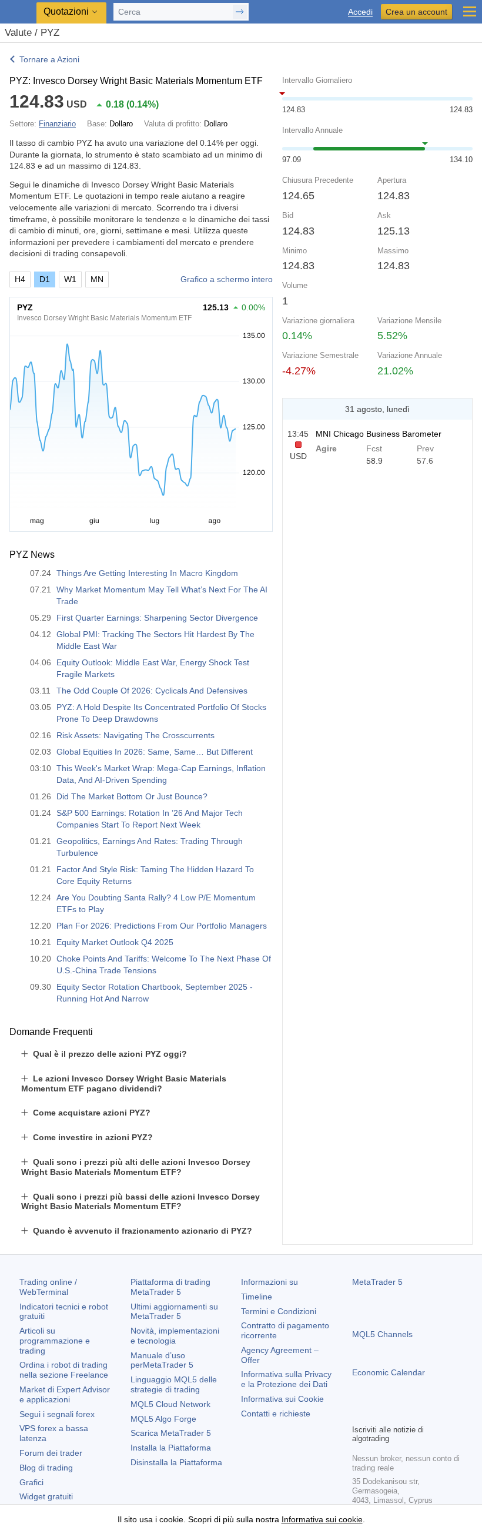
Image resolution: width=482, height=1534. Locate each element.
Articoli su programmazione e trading (54, 1340)
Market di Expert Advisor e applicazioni (64, 1394)
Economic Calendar (388, 1372)
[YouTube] (416, 1413)
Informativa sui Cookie (282, 1399)
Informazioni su (269, 1282)
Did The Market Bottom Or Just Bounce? (131, 796)
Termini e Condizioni (278, 1311)
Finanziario (57, 123)
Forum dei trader (50, 1453)
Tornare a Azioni (49, 59)
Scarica (170, 1433)
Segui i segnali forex (57, 1414)
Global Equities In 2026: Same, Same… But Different (154, 751)
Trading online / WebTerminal (48, 1287)
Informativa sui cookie (322, 1519)
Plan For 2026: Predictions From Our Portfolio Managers (161, 925)
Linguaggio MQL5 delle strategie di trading (173, 1384)
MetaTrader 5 (377, 1282)
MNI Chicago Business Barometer (378, 433)
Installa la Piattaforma (170, 1447)
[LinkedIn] (434, 1413)
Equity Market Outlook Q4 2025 (114, 942)
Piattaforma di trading (170, 1287)
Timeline (256, 1296)
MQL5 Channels (382, 1334)
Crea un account (416, 11)
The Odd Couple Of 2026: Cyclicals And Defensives (151, 690)
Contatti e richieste (275, 1413)
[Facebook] (359, 1413)
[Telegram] (378, 1413)
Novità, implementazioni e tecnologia (174, 1335)
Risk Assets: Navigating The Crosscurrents (135, 735)
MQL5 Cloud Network (170, 1404)
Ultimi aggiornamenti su (174, 1311)
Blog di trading (46, 1467)
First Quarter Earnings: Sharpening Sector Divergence (157, 617)
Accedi (360, 12)
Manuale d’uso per (161, 1360)
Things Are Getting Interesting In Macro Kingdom (147, 573)
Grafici (31, 1482)
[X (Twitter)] (397, 1413)
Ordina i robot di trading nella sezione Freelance (63, 1369)
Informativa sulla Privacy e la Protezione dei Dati (286, 1379)
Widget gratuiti (46, 1496)
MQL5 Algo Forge (163, 1419)
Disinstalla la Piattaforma (176, 1462)
